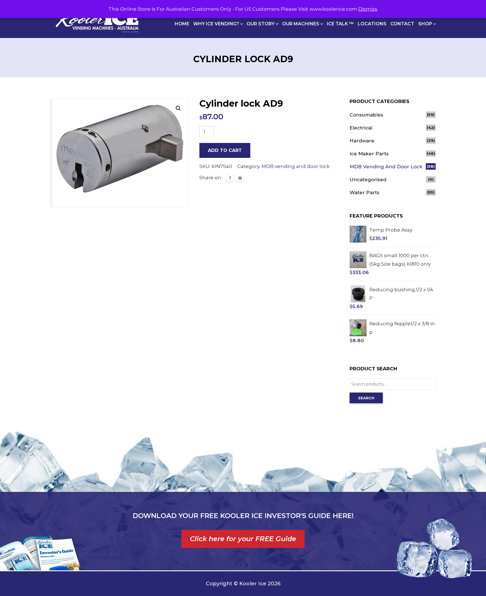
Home (182, 23)
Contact (402, 23)
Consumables (366, 115)
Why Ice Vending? (216, 23)
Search (366, 398)
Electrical (361, 128)
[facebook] (230, 178)
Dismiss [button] (367, 9)
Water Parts (364, 192)
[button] (178, 108)
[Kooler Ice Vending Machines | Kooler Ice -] (97, 19)
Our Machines (301, 23)
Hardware (362, 141)
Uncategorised (368, 179)
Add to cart (225, 150)
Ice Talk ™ (340, 23)
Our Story (261, 23)
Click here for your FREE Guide (243, 539)
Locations (372, 23)
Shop (425, 23)
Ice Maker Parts (369, 153)
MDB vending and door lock (296, 166)
